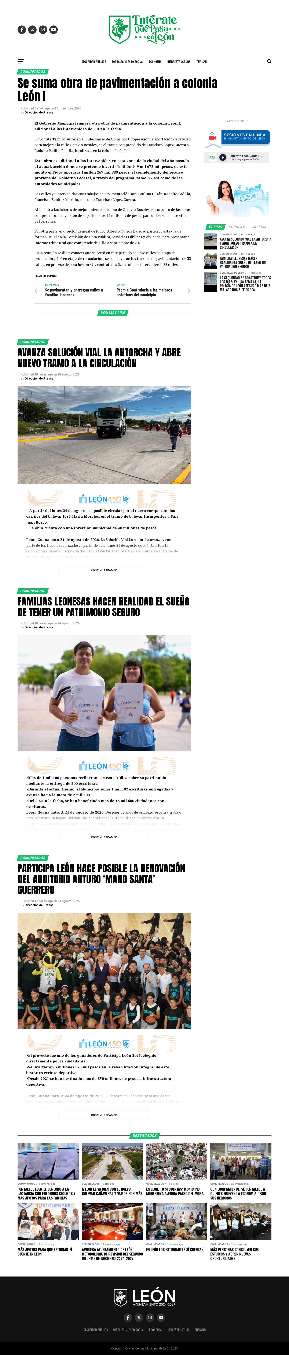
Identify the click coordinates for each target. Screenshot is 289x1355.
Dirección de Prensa (39, 112)
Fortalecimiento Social (127, 61)
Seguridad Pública (93, 61)
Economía (155, 61)
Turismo (202, 61)
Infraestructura (178, 61)
